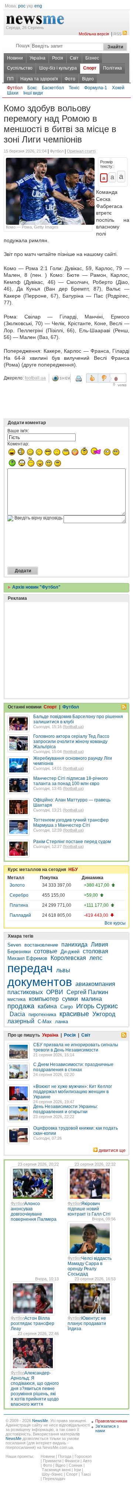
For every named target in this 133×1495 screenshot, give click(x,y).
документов (39, 982)
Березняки (19, 951)
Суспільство (20, 68)
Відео (88, 78)
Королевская (68, 958)
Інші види (33, 93)
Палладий (20, 915)
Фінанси (72, 1461)
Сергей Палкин (87, 992)
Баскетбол (53, 87)
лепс (95, 958)
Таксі (86, 1474)
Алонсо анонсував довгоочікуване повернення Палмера (34, 1211)
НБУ (73, 869)
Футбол (15, 87)
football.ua (35, 378)
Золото (17, 885)
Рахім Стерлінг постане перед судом (72, 841)
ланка (61, 1021)
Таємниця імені (56, 1469)
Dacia (17, 1014)
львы (63, 970)
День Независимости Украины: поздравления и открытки (65, 1109)
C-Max (45, 1021)
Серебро (19, 895)
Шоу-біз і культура (58, 68)
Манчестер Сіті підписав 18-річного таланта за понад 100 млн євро (70, 781)
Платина (19, 905)
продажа (20, 1006)
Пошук (23, 45)
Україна (37, 58)
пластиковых (25, 992)
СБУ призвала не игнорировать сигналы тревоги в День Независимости (75, 1047)
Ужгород (103, 1014)
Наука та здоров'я (39, 78)
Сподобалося (92, 378)
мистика (16, 999)
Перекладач (54, 1478)
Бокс (32, 87)
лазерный (20, 1021)
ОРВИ (54, 992)
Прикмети (52, 1461)
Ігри (77, 1469)
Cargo (66, 1006)
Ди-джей (70, 951)
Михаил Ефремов (27, 958)
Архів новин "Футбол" (36, 587)
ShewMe (61, 378)
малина (91, 999)
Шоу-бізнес (52, 1474)
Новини (15, 58)
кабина (47, 1006)
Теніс (74, 87)
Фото (70, 78)
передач (30, 968)
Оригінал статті (81, 151)
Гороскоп (83, 1456)
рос (21, 6)
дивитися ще (112, 1150)
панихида (74, 944)
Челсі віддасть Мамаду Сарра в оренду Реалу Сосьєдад (90, 1266)
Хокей (118, 87)
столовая (95, 951)
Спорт (89, 68)
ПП (10, 78)
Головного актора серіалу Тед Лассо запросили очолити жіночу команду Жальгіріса (71, 741)
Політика (112, 68)
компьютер (44, 999)
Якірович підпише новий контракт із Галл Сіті (89, 1209)
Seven (14, 945)
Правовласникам (111, 1421)
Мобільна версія (94, 34)
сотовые (45, 951)
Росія (57, 58)
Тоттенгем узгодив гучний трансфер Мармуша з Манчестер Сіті (71, 822)
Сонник (75, 1465)
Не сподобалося (105, 378)
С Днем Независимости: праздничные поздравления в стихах (73, 1067)
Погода (64, 1456)
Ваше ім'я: (18, 430)
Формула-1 (95, 87)
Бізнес (92, 58)
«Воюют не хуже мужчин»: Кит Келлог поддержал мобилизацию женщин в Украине (72, 1091)
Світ (74, 58)
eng (38, 6)
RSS (117, 34)
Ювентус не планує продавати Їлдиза (87, 1323)
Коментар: (18, 443)
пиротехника (42, 1014)
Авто (87, 1461)
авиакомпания (95, 984)
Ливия (99, 944)
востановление (41, 945)
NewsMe (40, 1420)
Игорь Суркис (97, 1006)
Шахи (12, 93)
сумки (70, 999)
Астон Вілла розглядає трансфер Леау (32, 1323)
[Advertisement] (62, 631)
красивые (74, 1014)
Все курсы (115, 923)
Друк (79, 381)
